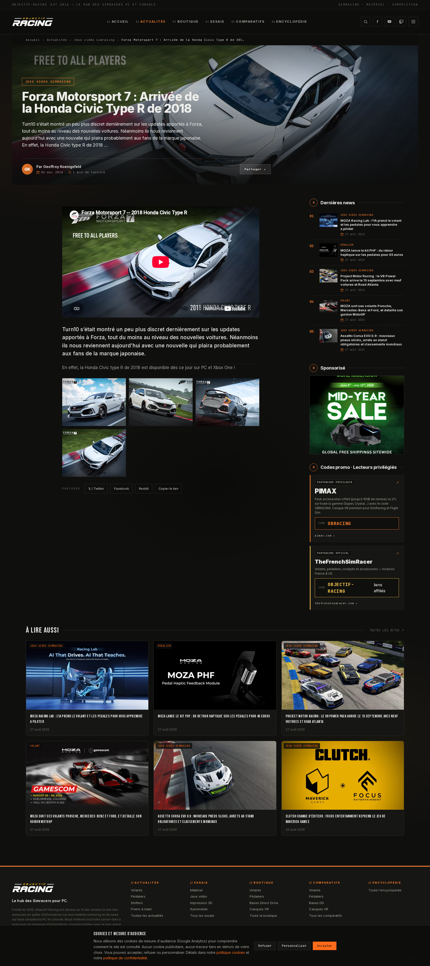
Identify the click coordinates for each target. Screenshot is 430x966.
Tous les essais (202, 915)
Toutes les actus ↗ (386, 630)
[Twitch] (401, 21)
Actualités (57, 40)
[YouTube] (389, 21)
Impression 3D (201, 903)
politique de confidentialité (125, 958)
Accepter (324, 946)
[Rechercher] (365, 21)
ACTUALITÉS (151, 21)
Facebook (121, 488)
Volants (136, 890)
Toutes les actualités (147, 915)
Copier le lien (168, 488)
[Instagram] (413, 21)
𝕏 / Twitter (96, 488)
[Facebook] (377, 21)
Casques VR (259, 909)
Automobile (199, 909)
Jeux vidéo (198, 896)
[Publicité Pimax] (357, 415)
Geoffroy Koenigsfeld (62, 166)
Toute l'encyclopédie (385, 890)
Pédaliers (138, 896)
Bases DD (316, 903)
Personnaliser (294, 946)
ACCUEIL (118, 21)
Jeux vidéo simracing (94, 40)
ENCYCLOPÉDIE (289, 21)
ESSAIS (215, 21)
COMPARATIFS (248, 21)
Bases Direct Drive (264, 903)
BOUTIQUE (186, 21)
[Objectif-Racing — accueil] (32, 22)
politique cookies (230, 952)
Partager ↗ (255, 169)
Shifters (137, 903)
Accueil (33, 40)
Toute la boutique (263, 915)
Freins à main (141, 909)
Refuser (264, 946)
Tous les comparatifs (325, 915)
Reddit (144, 488)
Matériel (196, 890)
